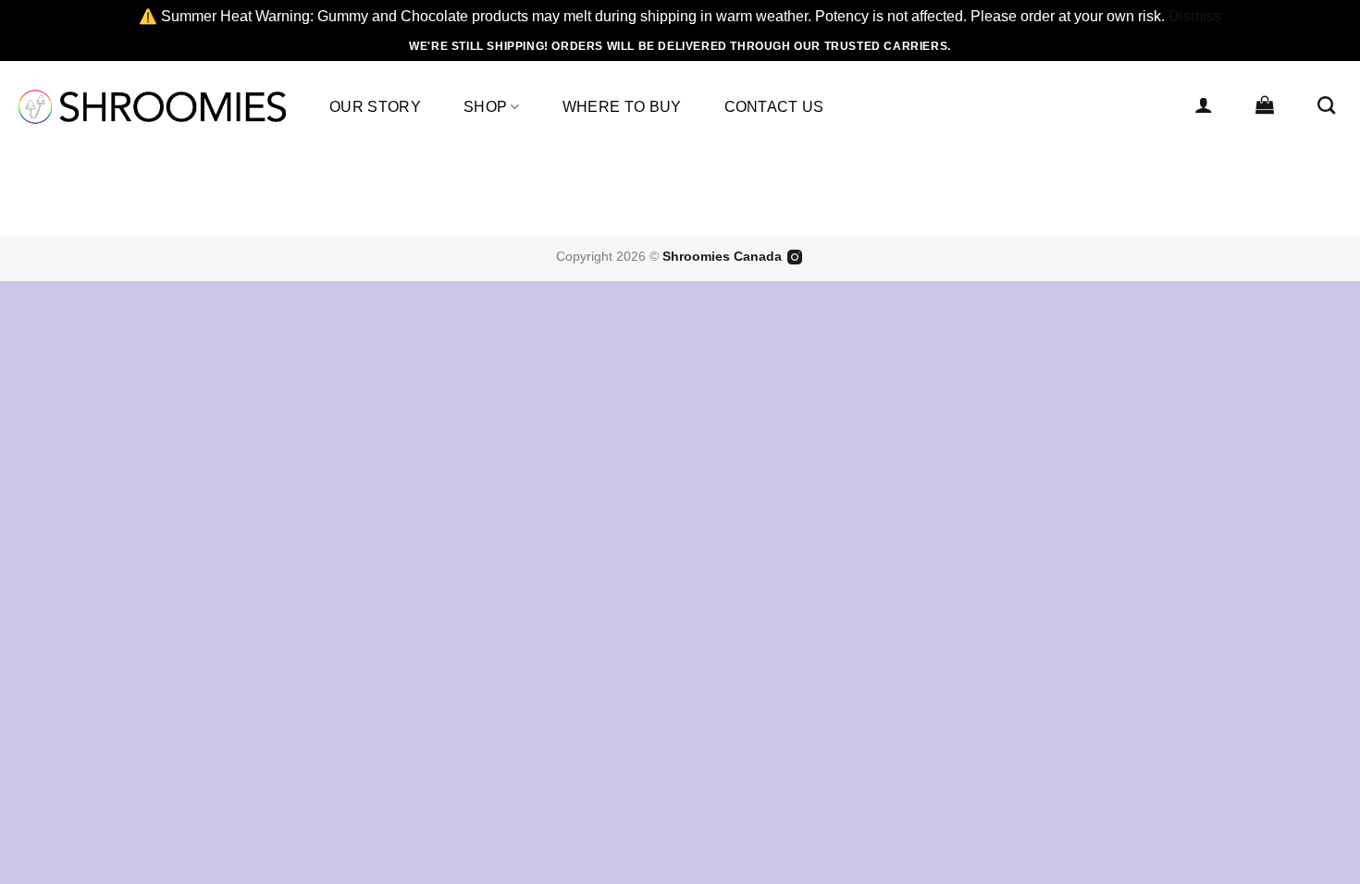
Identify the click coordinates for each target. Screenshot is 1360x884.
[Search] (1326, 105)
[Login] (1203, 104)
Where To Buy (622, 107)
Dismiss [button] (1194, 16)
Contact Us (774, 107)
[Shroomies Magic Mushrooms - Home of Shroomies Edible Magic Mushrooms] (152, 107)
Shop (485, 107)
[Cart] (1264, 104)
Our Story (375, 107)
